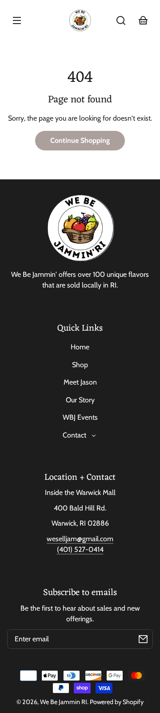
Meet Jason (80, 382)
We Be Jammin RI (63, 702)
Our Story (80, 400)
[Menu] (17, 20)
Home (80, 347)
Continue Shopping (80, 140)
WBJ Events (80, 417)
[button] (121, 20)
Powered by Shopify (117, 702)
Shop (80, 365)
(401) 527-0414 (80, 549)
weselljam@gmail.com (80, 539)
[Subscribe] (143, 639)
